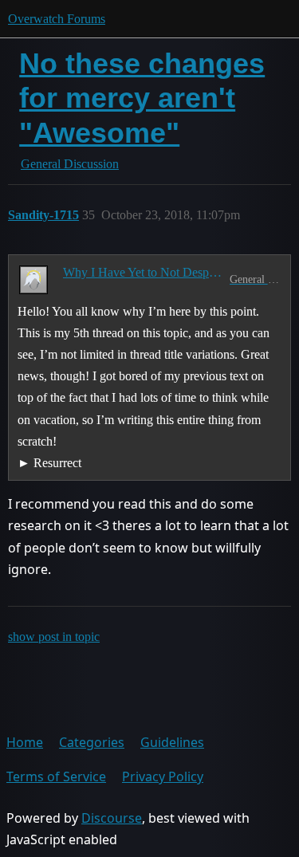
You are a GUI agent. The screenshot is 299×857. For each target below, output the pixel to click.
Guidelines (172, 742)
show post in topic (54, 636)
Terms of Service (56, 776)
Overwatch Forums (56, 19)
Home (24, 742)
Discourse (111, 818)
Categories (91, 742)
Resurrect (57, 463)
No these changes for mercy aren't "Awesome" (142, 97)
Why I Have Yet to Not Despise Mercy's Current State (143, 272)
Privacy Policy (162, 776)
